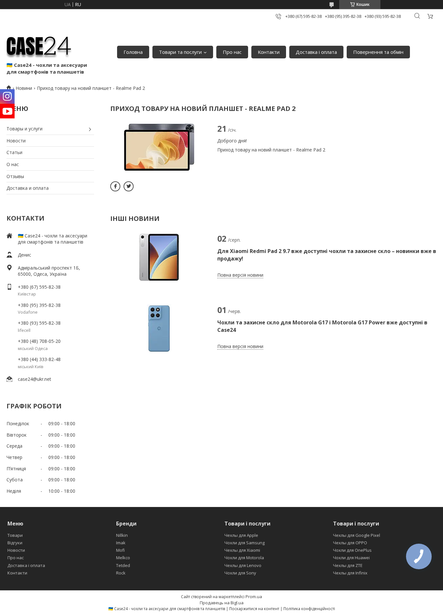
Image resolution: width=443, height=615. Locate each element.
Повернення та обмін (378, 52)
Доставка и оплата (27, 188)
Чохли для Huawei (351, 558)
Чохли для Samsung (244, 543)
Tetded (123, 565)
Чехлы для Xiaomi (242, 550)
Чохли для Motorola (244, 558)
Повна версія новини (240, 275)
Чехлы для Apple (241, 535)
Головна (133, 52)
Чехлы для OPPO (350, 543)
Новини (24, 88)
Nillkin (122, 535)
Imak (121, 543)
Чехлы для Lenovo (242, 565)
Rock (121, 573)
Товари (15, 535)
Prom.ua (253, 596)
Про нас (232, 52)
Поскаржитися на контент (254, 608)
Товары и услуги (24, 129)
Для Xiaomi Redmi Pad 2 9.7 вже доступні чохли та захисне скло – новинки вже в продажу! (326, 254)
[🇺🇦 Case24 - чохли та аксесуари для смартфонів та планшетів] (38, 45)
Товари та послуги (180, 52)
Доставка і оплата (316, 52)
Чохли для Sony (240, 573)
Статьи (14, 152)
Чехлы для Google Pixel (356, 535)
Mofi (120, 550)
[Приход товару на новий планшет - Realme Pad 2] (159, 147)
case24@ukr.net (34, 379)
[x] (129, 186)
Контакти (269, 52)
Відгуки (14, 543)
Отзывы (15, 176)
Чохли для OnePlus (352, 550)
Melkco (123, 558)
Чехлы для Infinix (350, 573)
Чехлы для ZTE (348, 565)
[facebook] (115, 186)
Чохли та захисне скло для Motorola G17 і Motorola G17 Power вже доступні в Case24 (322, 326)
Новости (16, 141)
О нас (12, 164)
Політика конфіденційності (309, 608)
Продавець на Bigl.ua (222, 603)
